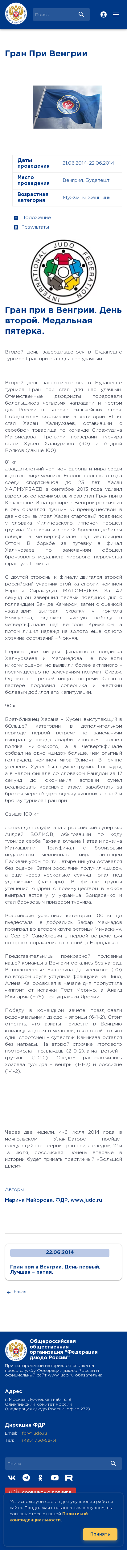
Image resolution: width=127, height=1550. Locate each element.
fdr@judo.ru (34, 1433)
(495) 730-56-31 (39, 1440)
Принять (100, 1534)
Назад (20, 1292)
